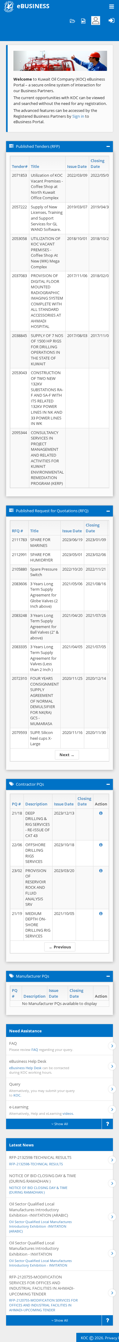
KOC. (17, 1095)
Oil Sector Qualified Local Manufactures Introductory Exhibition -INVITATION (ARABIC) (40, 1226)
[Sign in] (111, 20)
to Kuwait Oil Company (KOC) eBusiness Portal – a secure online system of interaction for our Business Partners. (59, 84)
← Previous (60, 947)
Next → (67, 754)
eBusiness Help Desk (25, 1068)
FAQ (34, 1049)
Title (35, 166)
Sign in (78, 116)
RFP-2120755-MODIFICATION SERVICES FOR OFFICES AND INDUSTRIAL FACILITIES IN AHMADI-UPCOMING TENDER (43, 1305)
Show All (60, 1123)
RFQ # (17, 531)
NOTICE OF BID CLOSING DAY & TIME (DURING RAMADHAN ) (38, 1190)
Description (36, 804)
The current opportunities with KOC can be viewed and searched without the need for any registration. (60, 100)
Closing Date (97, 163)
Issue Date (77, 166)
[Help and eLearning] (83, 20)
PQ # (16, 804)
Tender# (19, 166)
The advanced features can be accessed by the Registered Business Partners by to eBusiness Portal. (55, 116)
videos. (68, 1113)
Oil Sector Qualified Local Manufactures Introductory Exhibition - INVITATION (40, 1263)
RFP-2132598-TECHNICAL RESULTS (36, 1164)
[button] (20, 61)
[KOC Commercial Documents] (72, 20)
